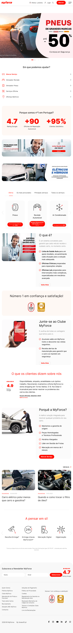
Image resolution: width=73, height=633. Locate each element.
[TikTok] (66, 622)
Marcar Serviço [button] (11, 74)
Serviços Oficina (12, 91)
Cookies (24, 593)
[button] (36, 3)
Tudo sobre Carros (7, 601)
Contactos (5, 609)
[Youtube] (57, 622)
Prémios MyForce (7, 590)
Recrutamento (6, 604)
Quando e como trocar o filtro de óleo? (54, 499)
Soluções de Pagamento (29, 588)
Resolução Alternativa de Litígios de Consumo (29, 601)
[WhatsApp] (70, 622)
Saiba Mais (45, 285)
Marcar (61, 3)
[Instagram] (53, 622)
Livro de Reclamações (28, 610)
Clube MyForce (6, 593)
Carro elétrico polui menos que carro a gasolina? (16, 499)
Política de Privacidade (29, 590)
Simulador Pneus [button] (12, 86)
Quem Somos (6, 588)
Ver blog (66, 467)
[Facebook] (49, 622)
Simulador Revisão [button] (12, 80)
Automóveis (5, 493)
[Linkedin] (62, 622)
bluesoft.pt (23, 622)
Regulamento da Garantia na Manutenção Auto (30, 597)
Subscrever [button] (56, 575)
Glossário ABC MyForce (9, 607)
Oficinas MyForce (12, 97)
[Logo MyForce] (6, 2)
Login (49, 3)
